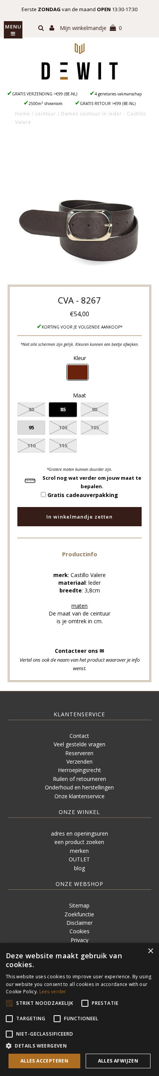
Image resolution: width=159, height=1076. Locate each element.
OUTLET (79, 859)
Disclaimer (79, 922)
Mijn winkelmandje (91, 28)
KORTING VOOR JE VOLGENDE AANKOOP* (82, 327)
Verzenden (79, 761)
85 (63, 409)
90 (94, 409)
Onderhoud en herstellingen (79, 787)
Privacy (79, 940)
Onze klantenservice (79, 796)
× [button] (150, 951)
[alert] (79, 1009)
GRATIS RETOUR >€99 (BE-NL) (107, 103)
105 (95, 427)
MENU (13, 26)
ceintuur (45, 113)
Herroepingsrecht (79, 770)
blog (79, 868)
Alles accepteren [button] (44, 1061)
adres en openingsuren (79, 833)
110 (31, 445)
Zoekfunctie (79, 914)
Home (22, 113)
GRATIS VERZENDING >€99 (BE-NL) (44, 94)
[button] (79, 554)
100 (63, 427)
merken (79, 850)
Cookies (79, 931)
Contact (79, 735)
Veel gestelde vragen (79, 744)
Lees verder (52, 991)
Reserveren (79, 753)
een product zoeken (79, 842)
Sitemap (79, 905)
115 (63, 445)
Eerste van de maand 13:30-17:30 (79, 9)
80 (31, 409)
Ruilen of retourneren (79, 778)
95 (31, 427)
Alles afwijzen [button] (118, 1061)
